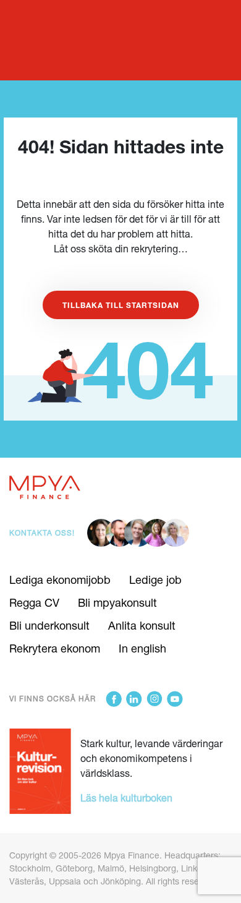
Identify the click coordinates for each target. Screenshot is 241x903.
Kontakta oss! (42, 532)
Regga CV (34, 602)
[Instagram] (154, 699)
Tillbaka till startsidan (120, 305)
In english (142, 648)
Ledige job (155, 579)
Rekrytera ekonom (54, 648)
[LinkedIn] (134, 699)
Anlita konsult (141, 625)
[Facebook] (114, 699)
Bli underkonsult (49, 625)
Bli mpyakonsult (117, 602)
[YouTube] (175, 699)
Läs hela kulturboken (126, 797)
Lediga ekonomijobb (60, 579)
